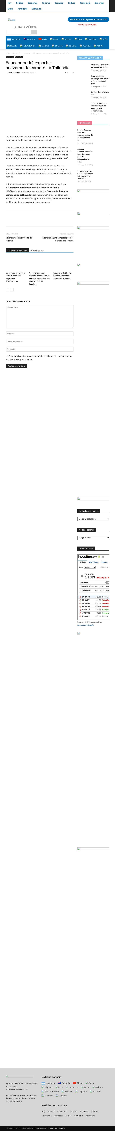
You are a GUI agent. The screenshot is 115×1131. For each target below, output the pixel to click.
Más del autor (37, 250)
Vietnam (62, 1095)
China (79, 1083)
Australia (65, 1083)
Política (51, 1111)
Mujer (68, 1115)
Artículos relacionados (17, 250)
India (60, 1087)
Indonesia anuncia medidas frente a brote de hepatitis (57, 239)
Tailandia (18, 57)
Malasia (99, 1087)
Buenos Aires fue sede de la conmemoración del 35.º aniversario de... (85, 135)
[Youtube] (107, 24)
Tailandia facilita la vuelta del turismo (19, 239)
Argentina (50, 1083)
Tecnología (47, 1115)
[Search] (34, 32)
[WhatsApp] (28, 79)
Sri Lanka (96, 1091)
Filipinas (48, 1087)
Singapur (82, 1091)
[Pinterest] (21, 79)
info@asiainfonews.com (17, 1089)
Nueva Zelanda (51, 1091)
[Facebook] (101, 24)
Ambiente (78, 1115)
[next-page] (12, 289)
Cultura (94, 1111)
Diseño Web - (56, 1128)
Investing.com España (85, 625)
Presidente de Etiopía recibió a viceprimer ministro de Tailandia (62, 276)
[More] (34, 79)
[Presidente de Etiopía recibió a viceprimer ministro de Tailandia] (63, 263)
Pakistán (68, 1091)
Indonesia (73, 1087)
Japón (86, 1087)
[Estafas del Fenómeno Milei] (83, 95)
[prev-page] (7, 289)
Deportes (58, 1115)
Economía (16, 53)
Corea (91, 1083)
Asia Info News (14, 72)
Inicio (8, 53)
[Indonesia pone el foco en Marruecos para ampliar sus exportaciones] (16, 263)
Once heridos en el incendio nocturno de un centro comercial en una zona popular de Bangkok (39, 278)
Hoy (43, 1111)
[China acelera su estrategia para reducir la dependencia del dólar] (83, 79)
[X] (15, 79)
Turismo (73, 1111)
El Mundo (90, 1115)
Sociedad (84, 1111)
